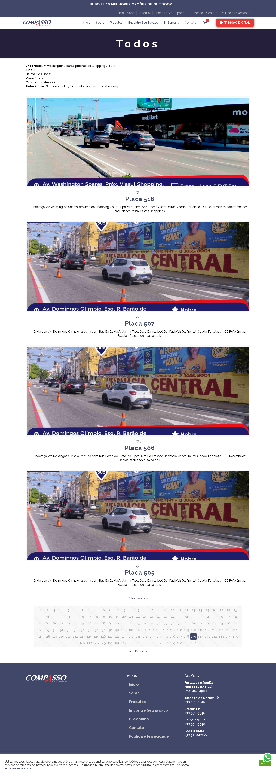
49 (173, 617)
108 (179, 630)
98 (110, 630)
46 (152, 617)
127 (110, 636)
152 (124, 643)
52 (193, 617)
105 (158, 630)
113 (214, 630)
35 (75, 617)
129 (124, 636)
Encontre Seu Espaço (169, 13)
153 (131, 643)
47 (159, 617)
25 (207, 610)
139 (193, 636)
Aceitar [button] (265, 763)
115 (228, 630)
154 (138, 643)
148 (96, 643)
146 (82, 643)
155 (145, 643)
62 (61, 623)
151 (117, 643)
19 (165, 610)
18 (158, 610)
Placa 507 (140, 323)
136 (172, 636)
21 (179, 610)
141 (207, 636)
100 (124, 630)
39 (103, 617)
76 (159, 623)
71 (124, 623)
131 (138, 636)
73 (138, 623)
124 (89, 636)
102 (138, 630)
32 (54, 617)
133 (151, 636)
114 (221, 630)
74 (145, 623)
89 (48, 630)
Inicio (120, 13)
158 (165, 643)
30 (40, 617)
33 (61, 617)
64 (75, 623)
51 (186, 617)
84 (214, 623)
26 (214, 610)
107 (172, 630)
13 (124, 610)
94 (82, 630)
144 (228, 636)
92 (68, 630)
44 (138, 617)
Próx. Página (135, 651)
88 (41, 630)
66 (89, 623)
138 (186, 636)
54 (207, 617)
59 (40, 623)
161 (186, 643)
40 (110, 617)
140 (200, 636)
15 (138, 610)
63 (68, 623)
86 (228, 623)
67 (96, 623)
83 (207, 623)
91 (61, 630)
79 (179, 623)
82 (200, 623)
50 (179, 617)
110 (193, 630)
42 (124, 617)
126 (103, 636)
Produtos (145, 13)
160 (179, 643)
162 (193, 643)
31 (47, 617)
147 (89, 643)
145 (235, 636)
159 (172, 643)
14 (131, 610)
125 (96, 636)
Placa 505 (140, 572)
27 (221, 610)
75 (152, 623)
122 (75, 636)
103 (145, 630)
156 (151, 643)
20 (172, 610)
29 (235, 610)
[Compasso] (37, 22)
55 (214, 617)
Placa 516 (139, 198)
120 (61, 636)
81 (193, 623)
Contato (212, 13)
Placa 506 (140, 447)
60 (48, 623)
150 (110, 643)
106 (165, 630)
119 (54, 636)
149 (103, 643)
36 (82, 617)
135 (165, 636)
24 (200, 610)
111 (200, 630)
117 (40, 636)
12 (117, 610)
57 (228, 617)
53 (200, 617)
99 (117, 630)
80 (187, 623)
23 (193, 610)
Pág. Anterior (140, 598)
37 (89, 617)
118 (47, 636)
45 (145, 617)
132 (145, 636)
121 (68, 636)
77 (165, 623)
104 (151, 630)
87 (235, 623)
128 (117, 636)
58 (235, 617)
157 (158, 643)
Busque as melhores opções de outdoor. (131, 4)
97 (103, 630)
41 (117, 617)
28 (228, 610)
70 (117, 623)
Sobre (131, 13)
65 (82, 623)
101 (131, 630)
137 (179, 636)
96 (96, 630)
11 (110, 610)
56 (221, 617)
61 (54, 623)
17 (151, 610)
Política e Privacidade (235, 13)
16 (144, 610)
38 (96, 617)
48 (166, 617)
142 (214, 636)
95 (89, 630)
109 (186, 630)
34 (68, 617)
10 (103, 610)
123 (82, 636)
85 (221, 623)
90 (55, 630)
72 (131, 623)
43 (131, 617)
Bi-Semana (195, 13)
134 (158, 636)
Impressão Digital (235, 22)
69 (110, 623)
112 (207, 630)
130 (131, 636)
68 (103, 623)
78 (172, 623)
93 (75, 630)
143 (221, 636)
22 (186, 610)
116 (235, 630)
